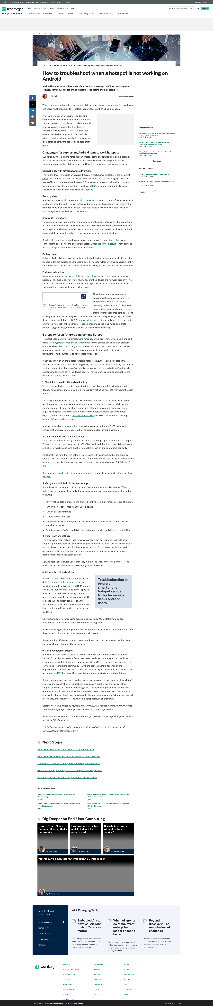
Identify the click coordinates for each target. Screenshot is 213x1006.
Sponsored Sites (62, 8)
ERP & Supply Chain (85, 14)
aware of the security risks (81, 276)
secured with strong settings (85, 200)
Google (60, 473)
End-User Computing (105, 14)
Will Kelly (54, 96)
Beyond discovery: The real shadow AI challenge (159, 925)
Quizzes (127, 979)
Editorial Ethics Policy (71, 970)
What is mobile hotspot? (147, 191)
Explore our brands (201, 2)
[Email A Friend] (32, 123)
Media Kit (66, 994)
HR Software (123, 14)
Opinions (127, 970)
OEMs (45, 178)
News (29, 8)
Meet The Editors (69, 974)
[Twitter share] (32, 104)
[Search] (191, 8)
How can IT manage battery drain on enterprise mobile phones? (69, 770)
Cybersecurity (29, 2)
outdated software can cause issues (69, 582)
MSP (58, 673)
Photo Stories (129, 974)
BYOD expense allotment (83, 320)
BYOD (94, 186)
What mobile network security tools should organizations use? (68, 763)
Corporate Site (68, 999)
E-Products (98, 984)
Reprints (97, 970)
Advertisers (67, 984)
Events (96, 989)
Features (37, 8)
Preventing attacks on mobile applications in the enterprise (67, 777)
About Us (66, 965)
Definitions (98, 979)
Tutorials (127, 989)
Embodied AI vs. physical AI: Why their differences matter (89, 925)
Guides (127, 965)
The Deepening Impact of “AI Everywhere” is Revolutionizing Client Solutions (155, 143)
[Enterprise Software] (12, 5)
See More (157, 161)
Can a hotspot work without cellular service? (155, 174)
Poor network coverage (104, 243)
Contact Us (67, 979)
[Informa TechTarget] (5, 2)
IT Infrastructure (55, 2)
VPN (68, 516)
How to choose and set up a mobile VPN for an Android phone (68, 756)
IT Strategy (66, 2)
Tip (43, 65)
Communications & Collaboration (40, 14)
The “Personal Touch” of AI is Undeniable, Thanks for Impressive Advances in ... (157, 134)
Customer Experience (65, 14)
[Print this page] (32, 117)
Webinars (51, 8)
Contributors (98, 965)
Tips (44, 8)
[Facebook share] (32, 98)
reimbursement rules (83, 415)
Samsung (47, 473)
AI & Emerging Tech (16, 2)
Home (34, 34)
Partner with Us (69, 989)
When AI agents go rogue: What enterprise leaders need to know (124, 927)
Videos (126, 994)
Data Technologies (42, 2)
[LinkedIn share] (32, 111)
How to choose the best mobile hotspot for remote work (65, 749)
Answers (97, 974)
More (72, 8)
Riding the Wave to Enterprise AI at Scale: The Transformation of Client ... (155, 152)
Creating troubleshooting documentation (69, 342)
